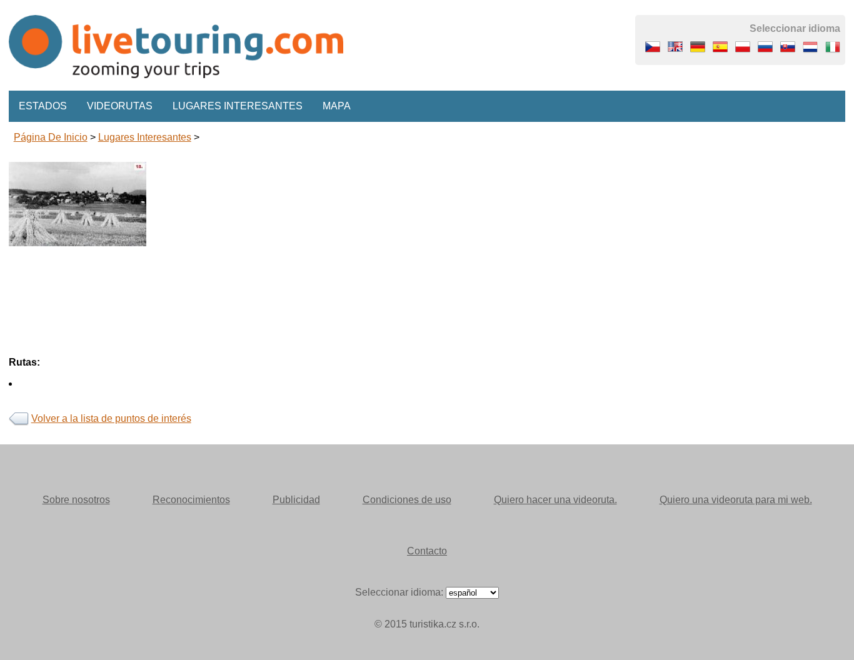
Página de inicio (51, 137)
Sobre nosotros (76, 499)
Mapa (337, 106)
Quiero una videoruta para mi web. (736, 499)
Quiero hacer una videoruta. (555, 499)
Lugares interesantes (238, 106)
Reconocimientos (191, 499)
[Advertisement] (384, 333)
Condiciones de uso (407, 499)
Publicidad (296, 499)
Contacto (427, 551)
